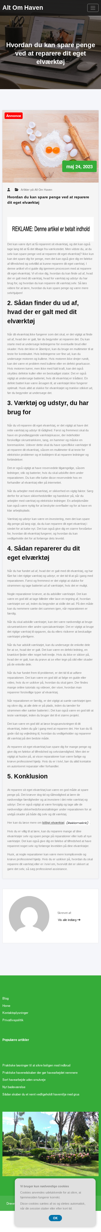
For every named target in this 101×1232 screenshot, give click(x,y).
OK (55, 1218)
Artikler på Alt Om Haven (36, 189)
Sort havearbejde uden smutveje (24, 1079)
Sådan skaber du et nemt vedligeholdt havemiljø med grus (40, 1094)
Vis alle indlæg (67, 919)
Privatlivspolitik (12, 1020)
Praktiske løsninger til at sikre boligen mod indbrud (36, 1065)
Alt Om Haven (22, 7)
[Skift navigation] (93, 8)
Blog (5, 998)
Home (6, 1005)
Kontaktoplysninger (15, 1012)
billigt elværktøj (53, 822)
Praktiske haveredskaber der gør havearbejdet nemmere (40, 1072)
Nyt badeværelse (13, 1087)
